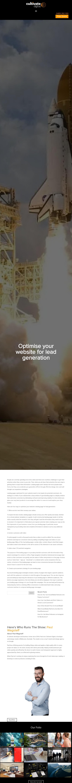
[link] (36, 7)
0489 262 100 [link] (62, 13)
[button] (36, 11)
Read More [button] (12, 720)
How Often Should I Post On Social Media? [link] (50, 606)
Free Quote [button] (62, 16)
